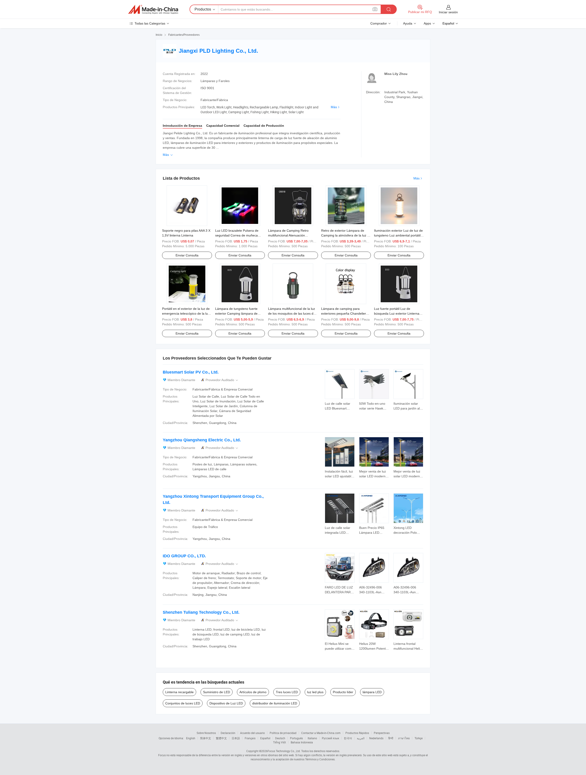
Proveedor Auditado (222, 380)
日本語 (236, 738)
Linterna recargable (179, 692)
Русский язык (330, 738)
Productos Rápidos (357, 733)
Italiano (312, 738)
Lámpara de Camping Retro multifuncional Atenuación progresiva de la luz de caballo (290, 235)
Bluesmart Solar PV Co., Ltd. (191, 372)
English (190, 738)
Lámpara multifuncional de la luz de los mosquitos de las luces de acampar (291, 313)
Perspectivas (382, 733)
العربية (360, 738)
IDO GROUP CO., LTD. (184, 556)
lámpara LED (372, 692)
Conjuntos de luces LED (182, 703)
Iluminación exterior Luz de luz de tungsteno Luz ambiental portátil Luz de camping (398, 235)
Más (334, 107)
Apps (427, 23)
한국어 (348, 738)
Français (250, 738)
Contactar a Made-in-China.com (321, 733)
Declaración (228, 733)
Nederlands (376, 738)
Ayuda (407, 23)
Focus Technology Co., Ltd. (284, 751)
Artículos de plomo (252, 692)
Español (265, 738)
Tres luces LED (287, 692)
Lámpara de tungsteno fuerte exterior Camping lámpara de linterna (236, 313)
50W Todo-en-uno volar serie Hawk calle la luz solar (372, 408)
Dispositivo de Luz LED (226, 703)
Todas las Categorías (150, 23)
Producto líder (343, 692)
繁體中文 (221, 738)
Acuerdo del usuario (252, 733)
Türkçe (419, 738)
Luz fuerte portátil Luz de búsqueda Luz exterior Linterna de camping (396, 313)
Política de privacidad (283, 733)
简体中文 (205, 738)
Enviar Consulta (187, 255)
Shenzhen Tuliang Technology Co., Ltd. (201, 612)
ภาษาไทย (404, 738)
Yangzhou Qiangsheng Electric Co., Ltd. (202, 440)
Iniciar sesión (448, 12)
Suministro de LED (216, 692)
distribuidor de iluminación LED (274, 703)
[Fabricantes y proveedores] (153, 9)
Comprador (378, 23)
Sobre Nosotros (206, 733)
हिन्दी (390, 738)
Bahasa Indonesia (302, 742)
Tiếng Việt (279, 742)
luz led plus (315, 692)
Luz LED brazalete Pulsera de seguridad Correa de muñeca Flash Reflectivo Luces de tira (236, 235)
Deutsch (280, 738)
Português (296, 738)
